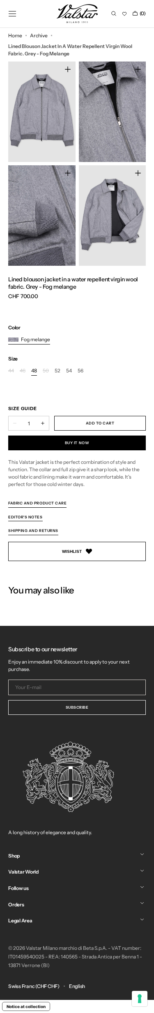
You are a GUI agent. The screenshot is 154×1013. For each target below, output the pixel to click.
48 (34, 370)
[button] (12, 14)
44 (11, 370)
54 (69, 370)
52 (57, 370)
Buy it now (77, 442)
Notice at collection (26, 1006)
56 (80, 370)
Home (15, 35)
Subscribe (77, 707)
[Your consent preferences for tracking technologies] (139, 998)
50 (46, 370)
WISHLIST (72, 551)
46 (22, 370)
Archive (39, 35)
